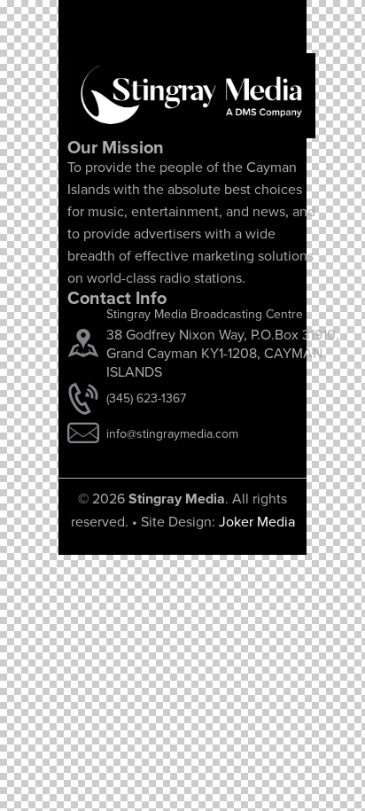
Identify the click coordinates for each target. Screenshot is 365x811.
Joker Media (257, 521)
